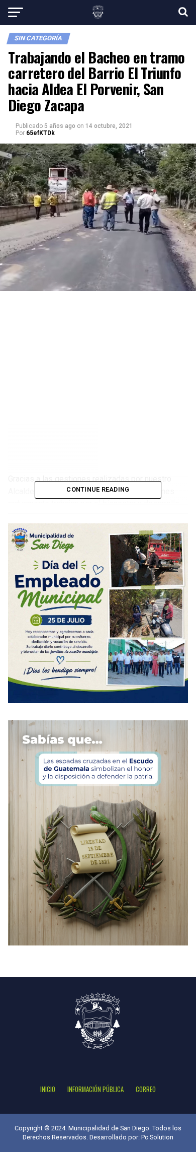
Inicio (47, 1089)
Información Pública (95, 1089)
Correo (146, 1089)
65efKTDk (40, 133)
